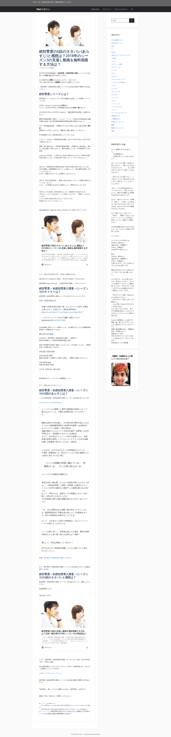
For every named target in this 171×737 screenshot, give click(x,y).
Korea (113, 52)
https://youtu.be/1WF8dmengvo (50, 402)
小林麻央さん (115, 119)
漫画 (112, 131)
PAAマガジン (43, 9)
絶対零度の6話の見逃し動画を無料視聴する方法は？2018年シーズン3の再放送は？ (64, 709)
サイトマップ (107, 9)
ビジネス (114, 95)
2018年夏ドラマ (50, 703)
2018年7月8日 (60, 320)
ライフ (113, 110)
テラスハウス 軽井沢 (118, 82)
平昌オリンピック (117, 122)
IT (112, 49)
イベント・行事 (116, 64)
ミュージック (115, 104)
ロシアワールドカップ (118, 113)
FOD (112, 46)
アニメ (113, 61)
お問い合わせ (95, 9)
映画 (112, 125)
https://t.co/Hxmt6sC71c (50, 312)
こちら (68, 378)
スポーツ (114, 76)
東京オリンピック (117, 128)
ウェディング (115, 67)
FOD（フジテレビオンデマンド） (52, 673)
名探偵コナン (115, 116)
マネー (113, 101)
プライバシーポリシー (121, 9)
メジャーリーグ (116, 107)
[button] (132, 9)
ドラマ (43, 703)
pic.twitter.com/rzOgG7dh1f (71, 312)
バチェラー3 (115, 92)
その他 (113, 58)
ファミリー (115, 98)
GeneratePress (95, 734)
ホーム (41, 711)
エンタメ (114, 70)
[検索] (131, 20)
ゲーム (113, 73)
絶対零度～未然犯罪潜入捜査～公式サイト (58, 558)
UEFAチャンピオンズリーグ (120, 55)
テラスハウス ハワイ (118, 79)
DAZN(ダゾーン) (116, 43)
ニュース (114, 88)
